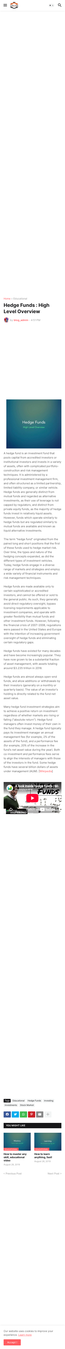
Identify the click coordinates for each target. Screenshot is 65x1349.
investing (48, 1100)
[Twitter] (15, 1114)
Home (7, 298)
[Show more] (47, 1114)
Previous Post (14, 1173)
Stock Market (27, 1105)
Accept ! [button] (12, 1342)
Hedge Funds (34, 1100)
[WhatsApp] (23, 1114)
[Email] (39, 1114)
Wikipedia (46, 771)
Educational (20, 298)
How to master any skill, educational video (15, 1157)
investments (11, 1105)
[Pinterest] (31, 1114)
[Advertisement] (32, 154)
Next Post (53, 1173)
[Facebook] (7, 1114)
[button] (5, 5)
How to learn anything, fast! (43, 1155)
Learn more (25, 1334)
